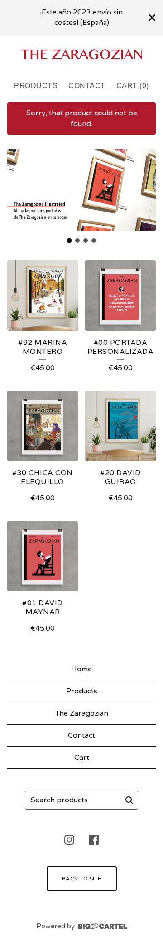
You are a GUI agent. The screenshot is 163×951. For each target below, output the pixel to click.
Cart (81, 757)
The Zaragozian (81, 713)
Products (36, 85)
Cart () (132, 85)
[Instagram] (69, 839)
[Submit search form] (129, 800)
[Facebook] (94, 839)
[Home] (81, 54)
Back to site (81, 879)
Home (81, 668)
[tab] (69, 240)
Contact (86, 85)
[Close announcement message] (152, 17)
